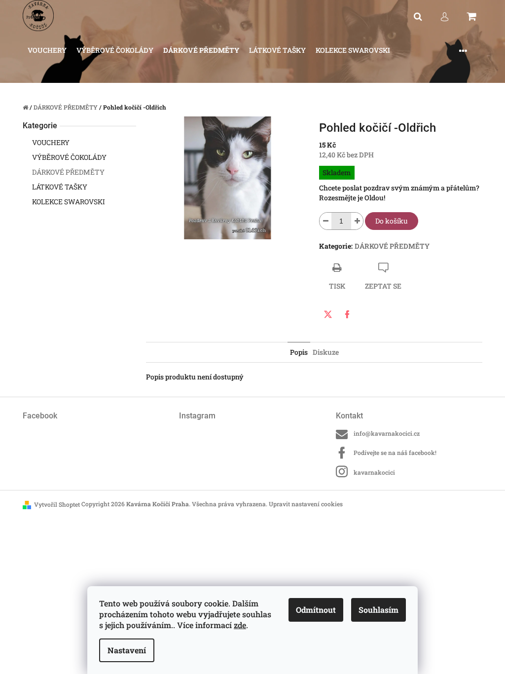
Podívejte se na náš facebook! (395, 452)
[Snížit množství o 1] (325, 221)
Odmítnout (316, 609)
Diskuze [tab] (326, 352)
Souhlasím (378, 609)
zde (240, 625)
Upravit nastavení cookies (306, 504)
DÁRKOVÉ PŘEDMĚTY (68, 172)
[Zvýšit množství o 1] (357, 221)
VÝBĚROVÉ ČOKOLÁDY (69, 157)
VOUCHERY (51, 142)
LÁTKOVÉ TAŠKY (59, 186)
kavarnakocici (374, 472)
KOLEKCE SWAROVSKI (68, 201)
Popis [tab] (299, 352)
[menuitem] (47, 50)
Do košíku (391, 220)
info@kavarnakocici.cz (387, 433)
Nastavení (127, 650)
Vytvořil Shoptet (57, 504)
